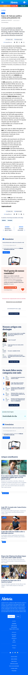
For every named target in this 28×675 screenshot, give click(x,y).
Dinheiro (4, 220)
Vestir (14, 640)
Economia (10, 220)
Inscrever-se (6, 252)
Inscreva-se (14, 638)
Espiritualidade (14, 627)
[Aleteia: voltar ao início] (14, 2)
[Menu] (5, 2)
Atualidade (3, 10)
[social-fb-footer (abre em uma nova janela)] (12, 652)
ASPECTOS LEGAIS (14, 663)
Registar (5, 5)
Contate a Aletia (14, 668)
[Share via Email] (21, 42)
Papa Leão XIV (5, 493)
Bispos (4, 542)
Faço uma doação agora (9, 287)
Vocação (4, 461)
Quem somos (14, 661)
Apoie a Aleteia (14, 659)
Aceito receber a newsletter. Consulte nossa (13, 249)
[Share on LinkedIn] (16, 42)
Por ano (14, 647)
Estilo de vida (14, 625)
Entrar (18, 616)
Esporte (4, 517)
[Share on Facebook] (14, 42)
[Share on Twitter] (19, 42)
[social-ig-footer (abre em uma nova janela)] (17, 652)
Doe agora (13, 5)
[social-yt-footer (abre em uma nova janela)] (10, 652)
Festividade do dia (10, 416)
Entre (20, 308)
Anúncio (14, 642)
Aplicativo (14, 636)
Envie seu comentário (14, 313)
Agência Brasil (16, 20)
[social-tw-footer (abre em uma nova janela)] (15, 652)
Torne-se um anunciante (14, 666)
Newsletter (14, 634)
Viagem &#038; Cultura (14, 629)
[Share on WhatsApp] (23, 42)
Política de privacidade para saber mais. (13, 249)
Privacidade (14, 670)
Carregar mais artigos (14, 361)
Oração (22, 5)
